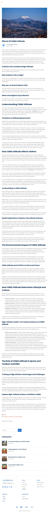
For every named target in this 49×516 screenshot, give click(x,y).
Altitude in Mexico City (9, 416)
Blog (5, 414)
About (4, 496)
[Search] (20, 430)
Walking (24, 489)
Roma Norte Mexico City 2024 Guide (18, 441)
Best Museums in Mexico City (16, 457)
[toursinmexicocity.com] (2, 2)
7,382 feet (34, 111)
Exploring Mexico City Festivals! (17, 449)
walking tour (31, 170)
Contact (4, 498)
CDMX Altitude (18, 416)
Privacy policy (25, 498)
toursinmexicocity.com (13, 44)
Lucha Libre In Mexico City (15, 465)
